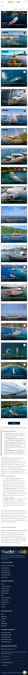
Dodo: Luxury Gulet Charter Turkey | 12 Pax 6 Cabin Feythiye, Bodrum (13, 24)
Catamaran (4, 618)
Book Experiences (5, 588)
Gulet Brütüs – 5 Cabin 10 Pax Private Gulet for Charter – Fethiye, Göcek (13, 141)
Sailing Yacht (4, 623)
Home (3, 584)
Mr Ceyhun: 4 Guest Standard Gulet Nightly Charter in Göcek (13, 200)
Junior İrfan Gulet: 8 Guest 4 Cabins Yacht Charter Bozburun (13, 258)
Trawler (3, 621)
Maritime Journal (5, 590)
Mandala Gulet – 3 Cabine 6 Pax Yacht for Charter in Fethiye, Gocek (13, 83)
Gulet (3, 614)
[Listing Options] (24, 25)
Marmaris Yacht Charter (7, 639)
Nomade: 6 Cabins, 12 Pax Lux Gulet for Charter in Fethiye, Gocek (13, 44)
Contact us (4, 604)
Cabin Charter (5, 577)
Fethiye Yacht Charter (6, 641)
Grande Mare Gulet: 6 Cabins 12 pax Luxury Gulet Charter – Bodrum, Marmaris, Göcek (13, 122)
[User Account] (26, 2)
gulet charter (5, 457)
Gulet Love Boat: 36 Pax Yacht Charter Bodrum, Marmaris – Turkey (13, 239)
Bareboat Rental (5, 568)
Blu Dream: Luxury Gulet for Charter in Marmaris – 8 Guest (13, 356)
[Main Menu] (2, 2)
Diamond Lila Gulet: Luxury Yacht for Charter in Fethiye (13, 317)
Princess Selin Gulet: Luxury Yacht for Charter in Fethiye (13, 395)
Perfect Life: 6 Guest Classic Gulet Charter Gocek (13, 219)
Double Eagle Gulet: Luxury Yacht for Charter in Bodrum (13, 414)
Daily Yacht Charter (6, 570)
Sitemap (3, 606)
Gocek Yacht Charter (6, 637)
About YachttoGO (5, 602)
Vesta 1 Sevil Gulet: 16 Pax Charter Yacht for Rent (13, 375)
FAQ (2, 595)
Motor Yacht (4, 616)
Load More (14, 423)
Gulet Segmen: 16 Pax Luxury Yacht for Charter (13, 336)
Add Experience (5, 593)
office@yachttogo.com (8, 662)
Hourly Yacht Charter (6, 572)
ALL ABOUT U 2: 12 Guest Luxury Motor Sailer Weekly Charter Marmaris (13, 102)
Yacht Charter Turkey (6, 632)
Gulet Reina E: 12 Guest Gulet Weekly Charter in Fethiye (13, 161)
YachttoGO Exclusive (6, 586)
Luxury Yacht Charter (6, 575)
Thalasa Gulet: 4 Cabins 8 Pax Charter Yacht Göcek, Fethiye (13, 63)
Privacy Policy (5, 600)
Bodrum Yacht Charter (6, 635)
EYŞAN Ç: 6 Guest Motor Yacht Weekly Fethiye (13, 180)
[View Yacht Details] (14, 19)
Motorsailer (4, 625)
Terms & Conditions (6, 597)
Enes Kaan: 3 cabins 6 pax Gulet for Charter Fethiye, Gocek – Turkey (13, 297)
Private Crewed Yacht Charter (8, 565)
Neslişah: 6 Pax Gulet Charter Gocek (10, 278)
